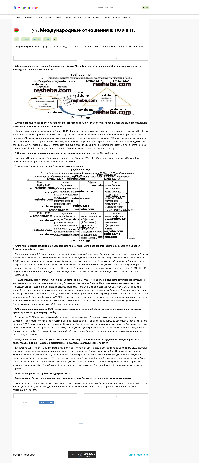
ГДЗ (18, 17)
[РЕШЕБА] (26, 7)
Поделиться (48, 402)
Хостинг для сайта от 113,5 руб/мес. (89, 455)
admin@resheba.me (138, 455)
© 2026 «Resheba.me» (24, 455)
